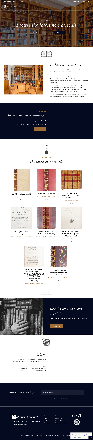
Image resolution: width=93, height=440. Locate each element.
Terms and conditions (61, 423)
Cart (56, 416)
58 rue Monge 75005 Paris (79, 1)
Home (30, 7)
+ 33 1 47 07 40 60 (22, 1)
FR (88, 1)
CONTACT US (56, 326)
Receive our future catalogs (21, 393)
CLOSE (90, 437)
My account (81, 7)
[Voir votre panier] (88, 7)
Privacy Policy (59, 421)
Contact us (66, 7)
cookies (84, 436)
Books (54, 7)
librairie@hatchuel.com (9, 1)
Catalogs (42, 7)
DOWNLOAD (40, 128)
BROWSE (59, 32)
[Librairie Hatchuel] (12, 7)
